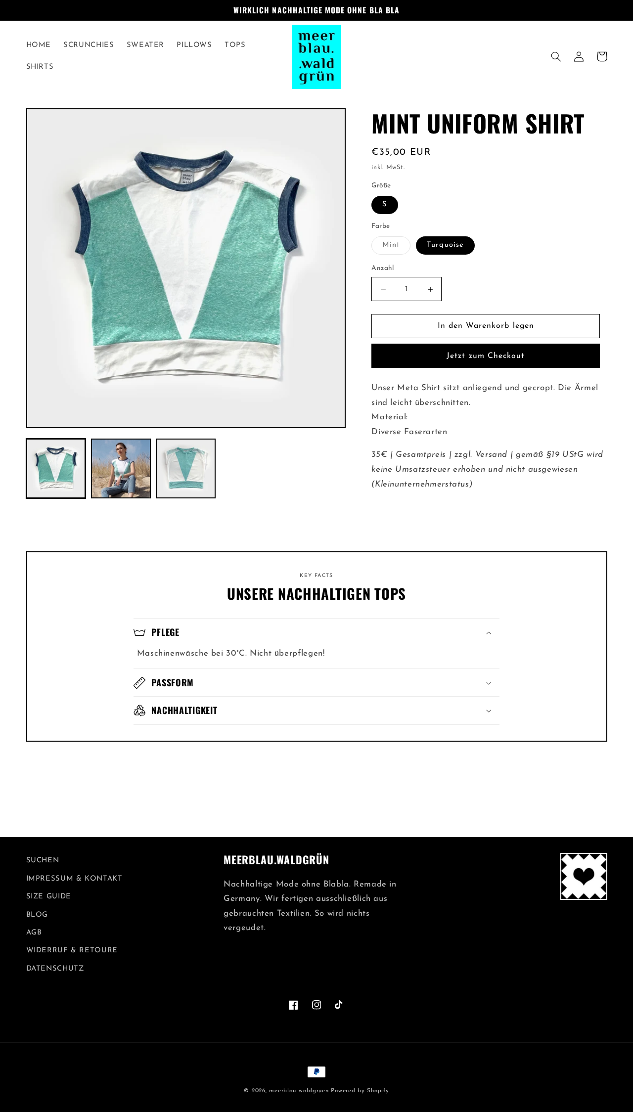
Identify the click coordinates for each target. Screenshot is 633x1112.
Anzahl (382, 269)
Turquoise (445, 245)
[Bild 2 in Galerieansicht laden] (121, 468)
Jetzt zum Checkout (486, 356)
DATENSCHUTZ (55, 969)
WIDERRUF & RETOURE (72, 950)
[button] (556, 56)
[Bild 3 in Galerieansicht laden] (186, 468)
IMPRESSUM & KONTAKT (74, 879)
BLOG (37, 915)
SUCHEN (42, 860)
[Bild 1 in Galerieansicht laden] (56, 468)
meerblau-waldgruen (298, 1091)
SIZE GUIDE (48, 896)
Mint (396, 248)
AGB (34, 932)
